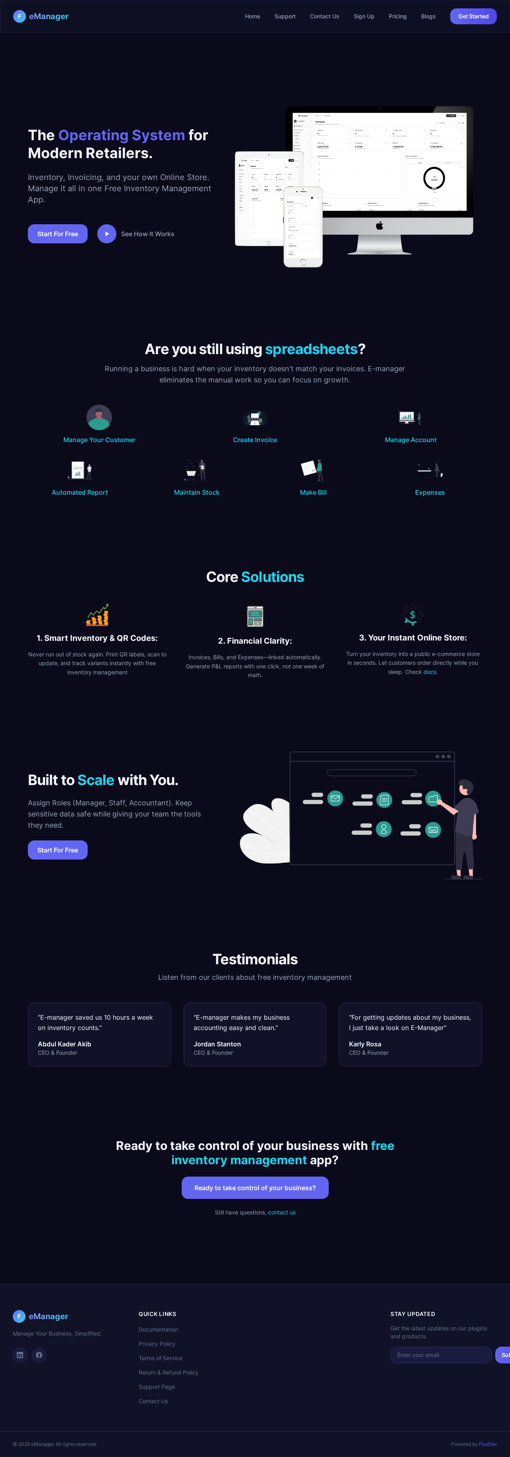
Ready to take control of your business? (255, 1188)
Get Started (473, 16)
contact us (282, 1212)
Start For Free (57, 234)
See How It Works (148, 234)
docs (430, 671)
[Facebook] (39, 1355)
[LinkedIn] (20, 1355)
